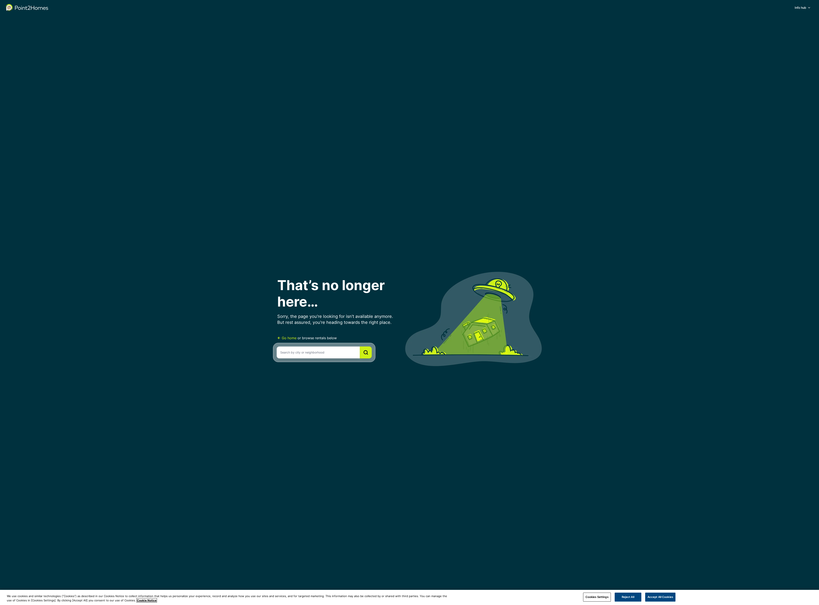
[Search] (366, 352)
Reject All (628, 597)
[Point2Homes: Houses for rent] (27, 8)
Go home (289, 338)
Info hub (800, 7)
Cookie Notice (147, 600)
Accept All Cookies (660, 597)
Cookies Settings (596, 597)
